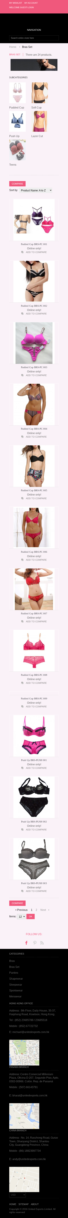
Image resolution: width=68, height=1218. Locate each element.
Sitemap (23, 1204)
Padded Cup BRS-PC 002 (34, 305)
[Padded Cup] (17, 93)
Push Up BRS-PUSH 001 (34, 760)
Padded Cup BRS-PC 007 (34, 613)
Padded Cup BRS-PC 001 (34, 244)
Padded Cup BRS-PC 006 (34, 552)
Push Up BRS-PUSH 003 (34, 883)
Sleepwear (15, 984)
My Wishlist (15, 3)
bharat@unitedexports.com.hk (29, 1095)
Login (31, 7)
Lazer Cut (37, 136)
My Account (31, 3)
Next (43, 910)
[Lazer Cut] (39, 122)
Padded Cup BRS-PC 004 (34, 428)
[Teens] (17, 150)
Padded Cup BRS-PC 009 (34, 698)
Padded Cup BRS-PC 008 (34, 675)
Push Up (14, 136)
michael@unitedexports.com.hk (30, 1032)
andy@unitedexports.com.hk (29, 1159)
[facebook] (26, 943)
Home (12, 47)
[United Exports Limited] (34, 17)
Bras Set (14, 966)
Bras (12, 961)
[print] (34, 943)
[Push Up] (17, 122)
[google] (41, 943)
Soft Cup (36, 107)
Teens (12, 164)
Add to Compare (36, 252)
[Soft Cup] (39, 93)
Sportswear (16, 990)
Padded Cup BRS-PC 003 (34, 367)
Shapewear (16, 978)
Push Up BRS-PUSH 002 (34, 821)
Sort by (13, 190)
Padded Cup (16, 107)
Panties (13, 972)
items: (12, 916)
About (35, 1204)
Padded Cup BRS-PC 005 (34, 490)
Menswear (15, 996)
